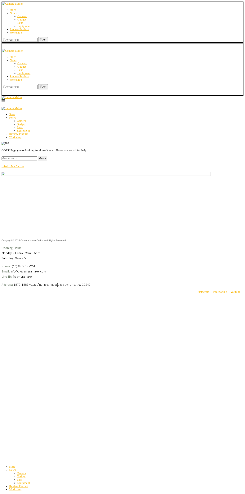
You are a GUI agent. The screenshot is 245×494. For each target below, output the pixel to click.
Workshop (16, 32)
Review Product (19, 29)
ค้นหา (43, 39)
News (13, 13)
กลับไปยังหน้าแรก (13, 166)
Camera (22, 16)
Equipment (23, 26)
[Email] (9, 460)
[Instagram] (6, 460)
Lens (20, 22)
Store (13, 9)
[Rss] (12, 460)
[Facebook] (3, 460)
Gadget (21, 19)
